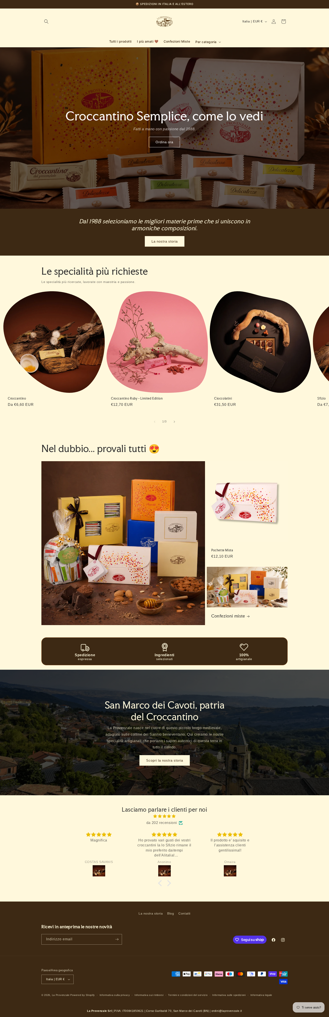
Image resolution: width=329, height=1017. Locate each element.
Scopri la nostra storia (164, 760)
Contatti (184, 913)
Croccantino (17, 398)
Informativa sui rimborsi (149, 995)
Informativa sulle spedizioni (229, 995)
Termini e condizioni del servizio (187, 995)
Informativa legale (261, 995)
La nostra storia (165, 241)
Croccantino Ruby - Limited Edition (137, 398)
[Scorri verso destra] (174, 422)
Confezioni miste (228, 616)
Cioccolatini (223, 398)
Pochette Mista (222, 550)
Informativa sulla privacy (115, 995)
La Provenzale (61, 995)
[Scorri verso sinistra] (155, 422)
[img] (164, 816)
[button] (46, 21)
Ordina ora (164, 142)
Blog (170, 913)
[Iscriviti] (117, 939)
